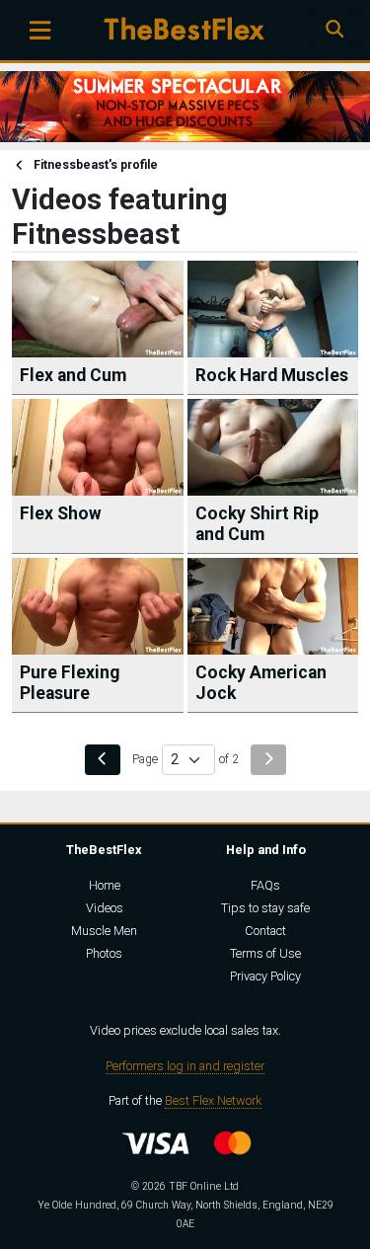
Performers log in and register (185, 1065)
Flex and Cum (73, 375)
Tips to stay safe (265, 907)
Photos (104, 953)
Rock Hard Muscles (271, 375)
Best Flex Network (213, 1100)
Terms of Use (265, 953)
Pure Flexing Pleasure (69, 683)
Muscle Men (104, 930)
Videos (104, 907)
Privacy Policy (265, 976)
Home (104, 885)
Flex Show (61, 513)
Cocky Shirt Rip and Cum (257, 524)
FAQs (265, 885)
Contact (265, 930)
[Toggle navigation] (40, 30)
